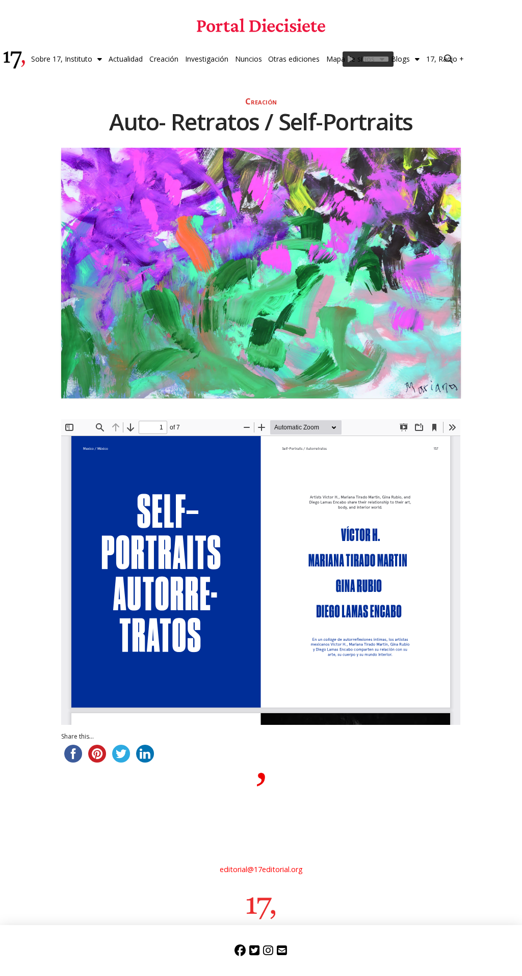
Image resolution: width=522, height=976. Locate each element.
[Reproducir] (350, 59)
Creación (261, 101)
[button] (449, 59)
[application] (368, 59)
